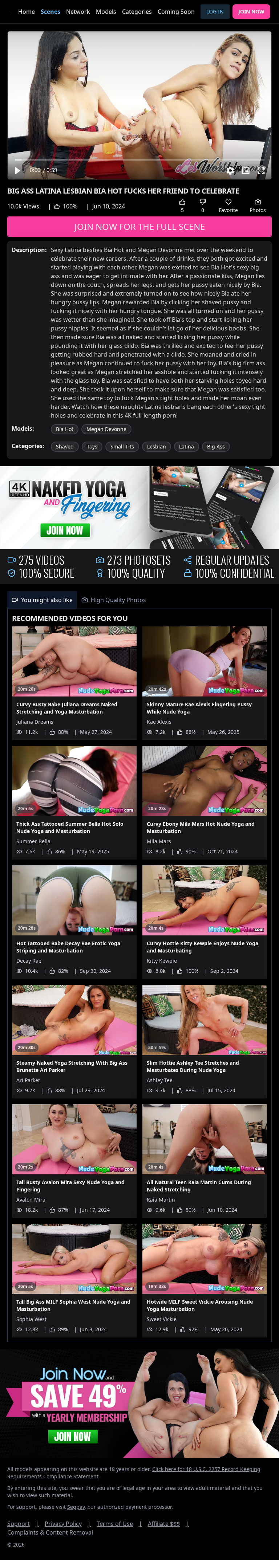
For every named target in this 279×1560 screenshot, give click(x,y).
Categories (137, 12)
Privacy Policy (68, 1524)
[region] (139, 105)
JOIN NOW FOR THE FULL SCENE (139, 226)
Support (23, 1524)
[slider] (139, 159)
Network (78, 12)
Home (26, 12)
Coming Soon (176, 12)
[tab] (42, 600)
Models (106, 12)
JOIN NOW (251, 11)
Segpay (76, 1506)
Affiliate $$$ (168, 1524)
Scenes (50, 12)
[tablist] (139, 600)
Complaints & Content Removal (50, 1532)
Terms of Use (119, 1524)
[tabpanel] (139, 975)
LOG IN (215, 11)
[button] (17, 170)
